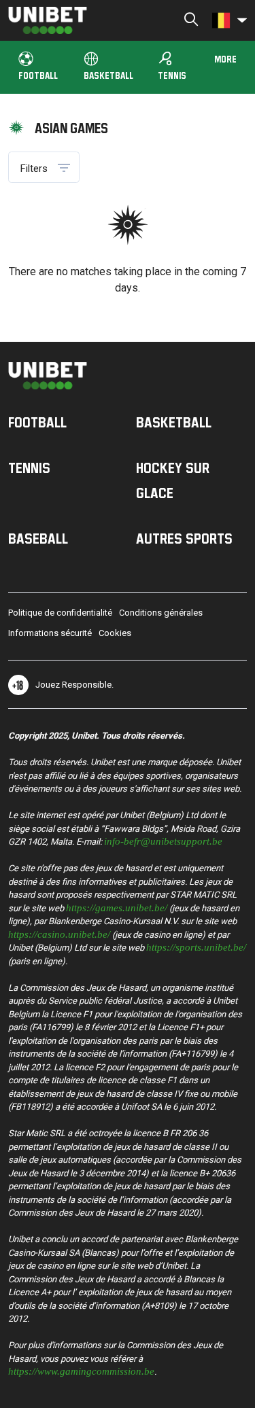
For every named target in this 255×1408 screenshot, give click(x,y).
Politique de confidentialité (60, 613)
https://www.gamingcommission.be (81, 1370)
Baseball (38, 538)
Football (38, 75)
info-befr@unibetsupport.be (163, 840)
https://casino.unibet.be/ (59, 933)
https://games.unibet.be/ (116, 907)
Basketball (108, 75)
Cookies (115, 633)
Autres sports (184, 538)
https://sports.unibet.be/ (196, 946)
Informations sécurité (50, 633)
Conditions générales (161, 613)
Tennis (172, 65)
